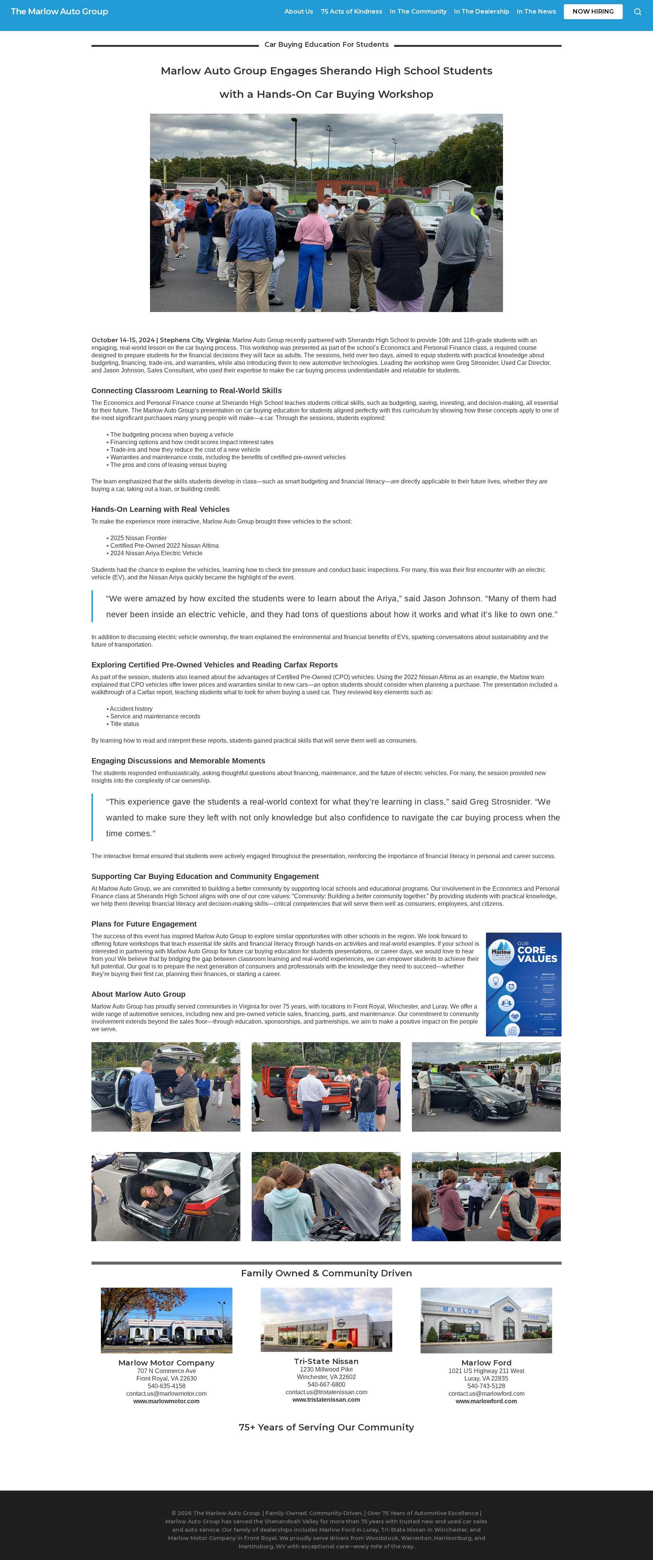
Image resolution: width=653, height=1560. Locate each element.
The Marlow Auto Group (59, 12)
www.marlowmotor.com (166, 1401)
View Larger (165, 1079)
